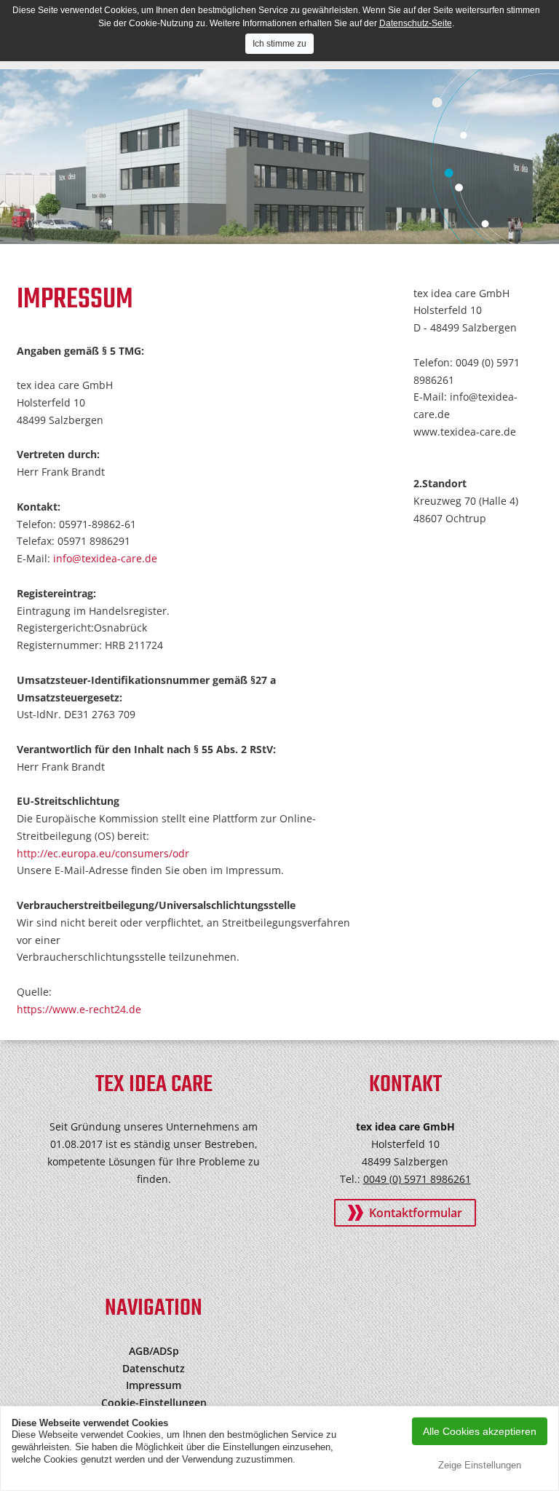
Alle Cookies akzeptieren (479, 1431)
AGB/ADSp (154, 1351)
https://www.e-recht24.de (79, 1009)
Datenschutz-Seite (415, 23)
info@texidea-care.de (105, 558)
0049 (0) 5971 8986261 (417, 1179)
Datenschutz (153, 1368)
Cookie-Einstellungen (154, 1402)
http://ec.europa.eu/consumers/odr (103, 853)
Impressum (153, 1385)
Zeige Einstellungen (479, 1465)
